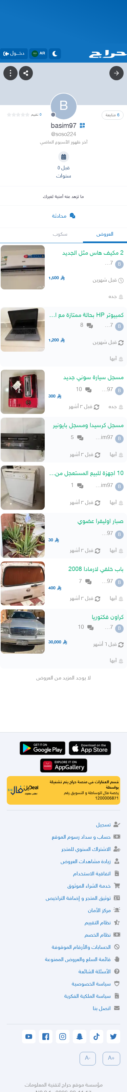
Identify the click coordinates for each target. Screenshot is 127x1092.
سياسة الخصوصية (91, 984)
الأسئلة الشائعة (95, 972)
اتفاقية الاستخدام (92, 874)
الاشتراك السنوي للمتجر (86, 849)
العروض (105, 234)
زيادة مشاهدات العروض (86, 862)
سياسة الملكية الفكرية (87, 996)
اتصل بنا (102, 1009)
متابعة (113, 115)
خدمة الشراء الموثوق (89, 886)
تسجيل (103, 825)
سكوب (60, 234)
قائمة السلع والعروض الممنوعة (78, 960)
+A (111, 1058)
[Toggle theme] (55, 53)
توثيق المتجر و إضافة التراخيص (78, 898)
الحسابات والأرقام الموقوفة (81, 947)
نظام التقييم (98, 923)
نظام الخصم (98, 935)
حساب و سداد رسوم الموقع (81, 837)
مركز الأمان (99, 911)
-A (87, 1058)
